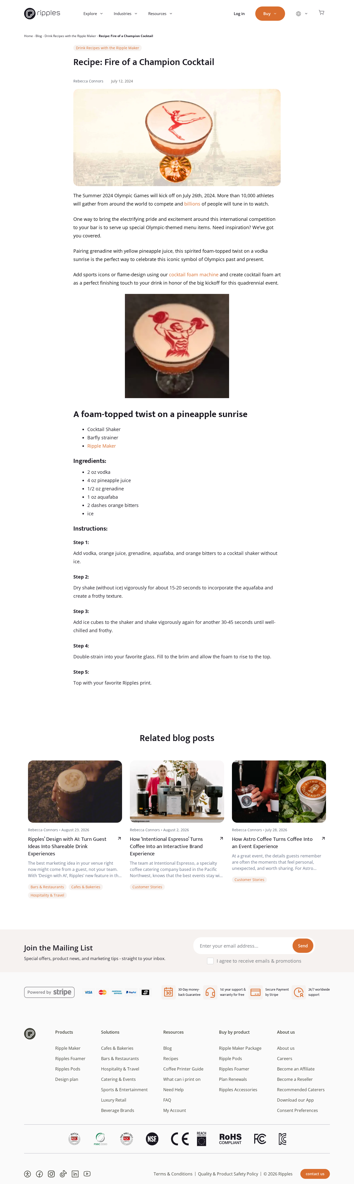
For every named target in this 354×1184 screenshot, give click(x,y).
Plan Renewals (233, 1079)
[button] (27, 1174)
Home (28, 36)
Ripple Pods (230, 1058)
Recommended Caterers (301, 1090)
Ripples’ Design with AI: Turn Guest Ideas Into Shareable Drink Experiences (67, 846)
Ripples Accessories (238, 1090)
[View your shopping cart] (321, 13)
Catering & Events (118, 1079)
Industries (122, 13)
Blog (39, 36)
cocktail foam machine (193, 274)
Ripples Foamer (70, 1058)
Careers (284, 1058)
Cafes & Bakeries (85, 886)
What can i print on (182, 1079)
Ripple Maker (101, 446)
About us (286, 1048)
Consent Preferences (297, 1110)
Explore (90, 13)
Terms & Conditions (173, 1174)
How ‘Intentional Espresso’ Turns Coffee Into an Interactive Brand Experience (166, 846)
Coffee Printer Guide (183, 1069)
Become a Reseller (295, 1079)
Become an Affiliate (296, 1069)
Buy (267, 13)
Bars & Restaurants (47, 886)
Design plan (66, 1079)
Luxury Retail (113, 1100)
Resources (157, 13)
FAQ (167, 1100)
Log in (239, 13)
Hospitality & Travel (47, 895)
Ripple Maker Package (240, 1048)
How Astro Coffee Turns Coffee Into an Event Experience (272, 843)
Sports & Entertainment (124, 1090)
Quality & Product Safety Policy (228, 1174)
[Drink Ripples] (42, 13)
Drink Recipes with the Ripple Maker (70, 36)
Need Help (173, 1090)
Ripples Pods (67, 1069)
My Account (174, 1110)
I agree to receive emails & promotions (259, 961)
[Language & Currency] (301, 13)
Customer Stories (147, 886)
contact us (315, 1173)
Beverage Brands (117, 1110)
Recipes (170, 1058)
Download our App (295, 1100)
